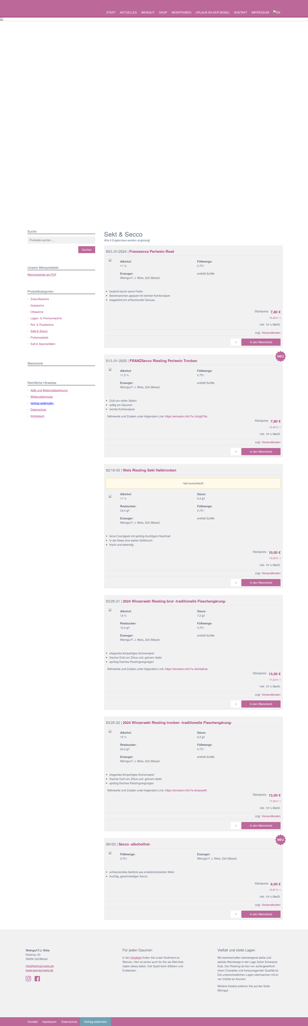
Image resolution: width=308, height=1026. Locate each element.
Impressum (260, 12)
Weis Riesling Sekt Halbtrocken (149, 470)
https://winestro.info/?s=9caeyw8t (186, 790)
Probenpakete (39, 337)
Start (111, 12)
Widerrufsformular (41, 397)
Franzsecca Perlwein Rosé (151, 251)
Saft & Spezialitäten (42, 344)
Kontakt (240, 12)
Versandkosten (271, 333)
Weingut (148, 12)
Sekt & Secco (39, 331)
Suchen (87, 250)
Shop (163, 12)
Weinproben (181, 12)
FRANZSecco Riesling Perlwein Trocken (163, 360)
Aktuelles (128, 12)
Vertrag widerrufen (42, 403)
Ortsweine (36, 312)
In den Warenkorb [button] (261, 342)
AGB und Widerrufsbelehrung (49, 390)
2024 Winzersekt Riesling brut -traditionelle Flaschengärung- (174, 601)
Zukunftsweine (39, 299)
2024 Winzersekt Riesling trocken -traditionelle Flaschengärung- (177, 722)
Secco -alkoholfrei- (135, 844)
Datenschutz (38, 409)
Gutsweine (37, 305)
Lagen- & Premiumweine (46, 318)
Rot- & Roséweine (42, 325)
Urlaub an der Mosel (213, 12)
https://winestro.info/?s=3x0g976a (186, 416)
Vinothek (136, 958)
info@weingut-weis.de (40, 966)
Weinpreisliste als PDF (42, 275)
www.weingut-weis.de (39, 970)
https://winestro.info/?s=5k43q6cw (186, 669)
